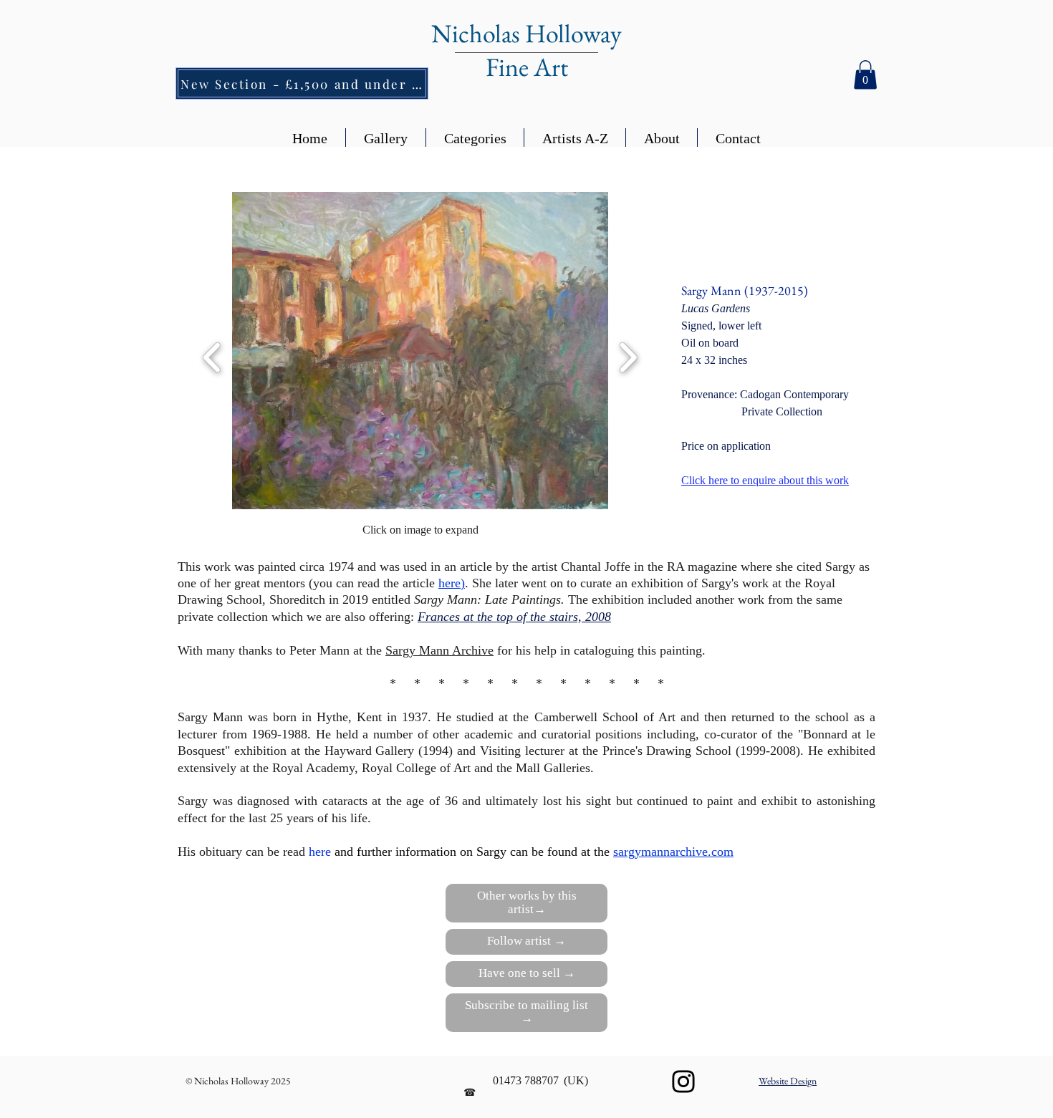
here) (451, 583)
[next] (628, 355)
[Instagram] (683, 1081)
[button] (865, 75)
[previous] (212, 355)
